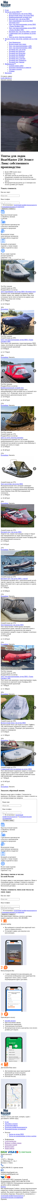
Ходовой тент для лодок (17, 49)
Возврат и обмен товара (13, 1143)
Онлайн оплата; (10, 1021)
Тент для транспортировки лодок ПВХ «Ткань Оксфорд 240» (22, 25)
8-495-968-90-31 (6, 78)
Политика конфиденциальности (16, 1127)
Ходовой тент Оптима (16, 57)
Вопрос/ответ (9, 1146)
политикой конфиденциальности (25, 205)
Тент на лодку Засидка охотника (20, 37)
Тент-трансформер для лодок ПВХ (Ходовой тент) (18, 291)
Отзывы (11, 71)
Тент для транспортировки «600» (20, 48)
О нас (7, 10)
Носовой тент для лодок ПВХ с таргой (22, 31)
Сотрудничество (10, 1141)
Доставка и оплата (15, 69)
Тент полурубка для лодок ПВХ (12, 484)
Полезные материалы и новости (20, 67)
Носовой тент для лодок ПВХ (19, 19)
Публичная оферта (11, 1125)
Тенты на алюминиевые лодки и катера (22, 1136)
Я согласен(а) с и (19, 206)
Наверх (3, 1187)
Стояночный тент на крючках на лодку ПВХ (16, 769)
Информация (9, 64)
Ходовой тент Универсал (17, 60)
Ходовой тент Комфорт (17, 55)
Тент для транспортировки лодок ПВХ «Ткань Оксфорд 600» (22, 29)
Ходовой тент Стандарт (17, 58)
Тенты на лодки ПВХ (12, 12)
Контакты (8, 73)
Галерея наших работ (16, 66)
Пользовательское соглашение (15, 1129)
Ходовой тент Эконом (16, 62)
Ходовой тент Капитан (17, 51)
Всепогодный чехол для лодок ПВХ (21, 15)
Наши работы (9, 1148)
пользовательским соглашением (13, 207)
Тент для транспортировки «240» (20, 46)
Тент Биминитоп (15, 42)
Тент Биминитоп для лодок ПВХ (20, 13)
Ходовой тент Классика (17, 53)
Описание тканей (11, 1145)
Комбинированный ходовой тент (20, 17)
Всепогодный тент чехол (17, 44)
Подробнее (4, 309)
